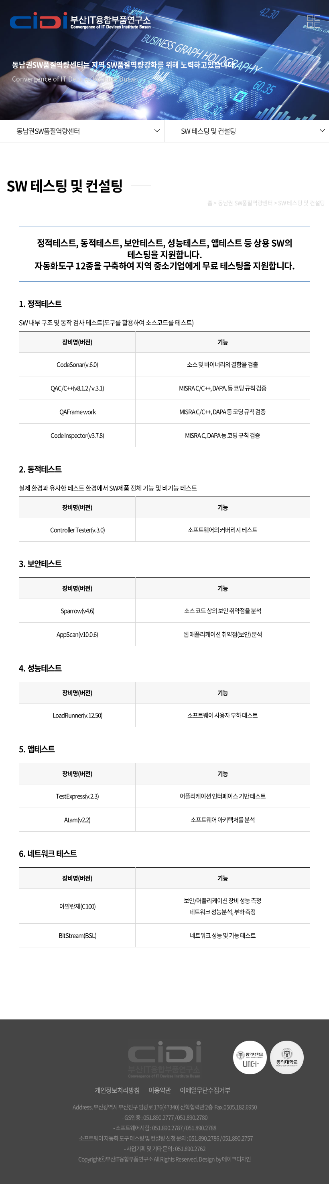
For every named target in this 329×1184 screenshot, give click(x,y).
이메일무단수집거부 (205, 1090)
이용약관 (159, 1090)
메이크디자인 (236, 1159)
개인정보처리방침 (117, 1090)
